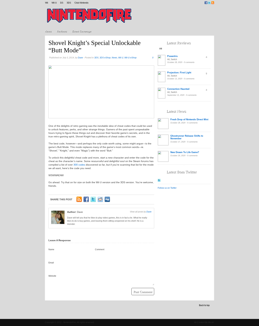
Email (51, 262)
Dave (80, 57)
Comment (99, 249)
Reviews (62, 31)
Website (52, 276)
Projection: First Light (179, 72)
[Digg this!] (107, 201)
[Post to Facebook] (86, 201)
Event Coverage (81, 31)
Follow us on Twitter (167, 188)
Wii (46, 2)
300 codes (79, 164)
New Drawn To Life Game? (184, 152)
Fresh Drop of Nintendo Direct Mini (189, 119)
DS (61, 2)
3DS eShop (105, 57)
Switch (174, 59)
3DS (69, 2)
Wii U (54, 2)
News (48, 31)
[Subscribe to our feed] (212, 3)
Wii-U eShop (130, 57)
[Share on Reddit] (100, 201)
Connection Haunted (178, 89)
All (160, 48)
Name (51, 249)
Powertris (172, 56)
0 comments (189, 62)
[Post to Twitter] (93, 201)
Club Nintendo (81, 2)
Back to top (204, 305)
